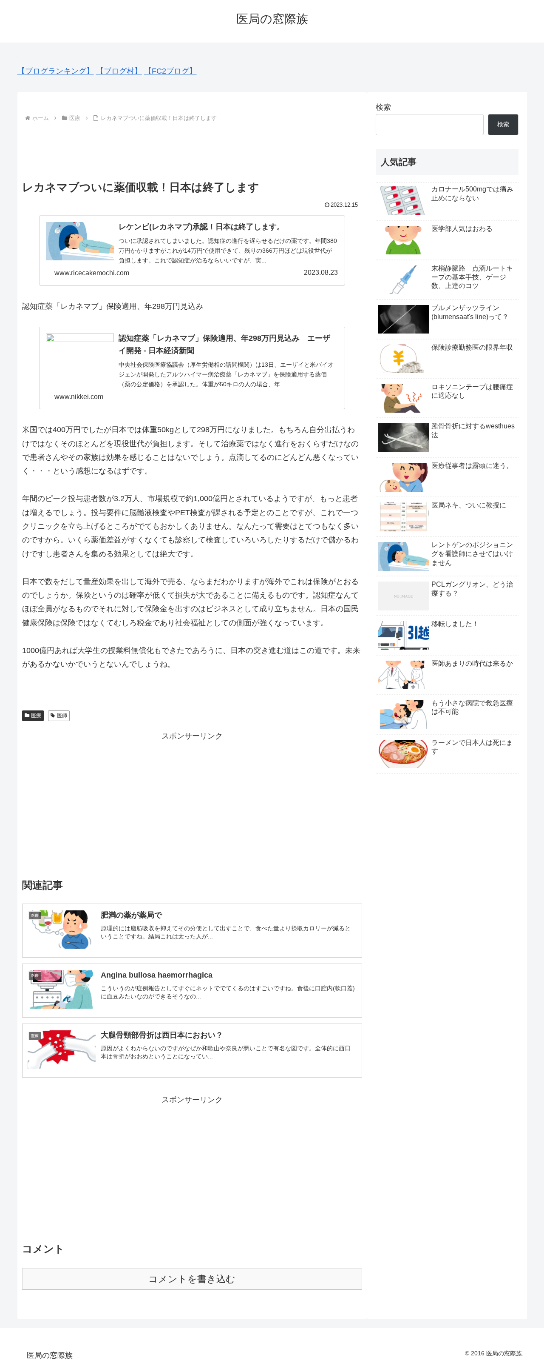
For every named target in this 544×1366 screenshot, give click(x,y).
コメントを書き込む (191, 1279)
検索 (383, 107)
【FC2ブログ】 (170, 71)
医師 (62, 716)
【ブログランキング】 (55, 71)
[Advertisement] (192, 147)
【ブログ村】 (119, 71)
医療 (36, 716)
